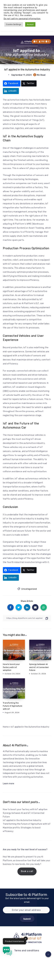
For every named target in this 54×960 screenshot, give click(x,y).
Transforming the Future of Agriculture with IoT (12, 706)
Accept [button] (30, 24)
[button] (7, 952)
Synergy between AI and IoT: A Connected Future (39, 667)
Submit (27, 919)
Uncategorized (29, 589)
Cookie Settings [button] (13, 24)
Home (6, 727)
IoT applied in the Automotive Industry (22, 820)
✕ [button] (25, 939)
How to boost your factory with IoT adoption (11, 667)
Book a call (27, 871)
